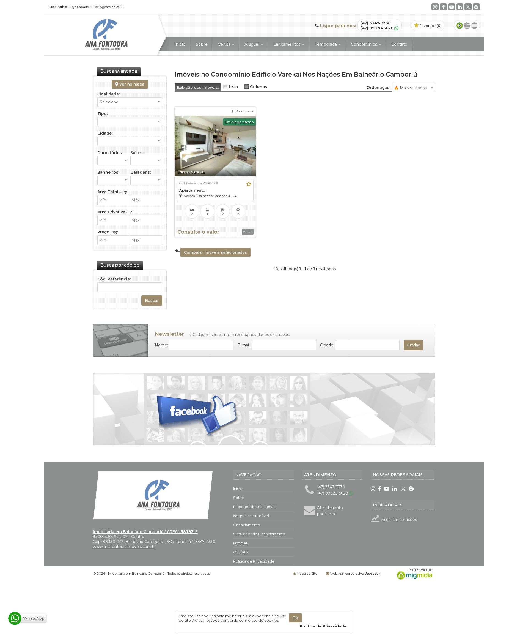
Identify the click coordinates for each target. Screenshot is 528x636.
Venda (225, 44)
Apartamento (192, 190)
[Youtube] (451, 6)
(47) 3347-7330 (376, 23)
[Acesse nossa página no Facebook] (197, 416)
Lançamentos (287, 44)
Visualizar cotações (398, 519)
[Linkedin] (459, 6)
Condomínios (364, 44)
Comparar (245, 111)
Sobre (202, 44)
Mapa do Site (307, 573)
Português (459, 25)
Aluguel (252, 44)
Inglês (467, 25)
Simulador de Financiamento (259, 534)
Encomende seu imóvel (254, 506)
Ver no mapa (131, 84)
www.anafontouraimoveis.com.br (124, 546)
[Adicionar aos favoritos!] (248, 184)
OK (295, 617)
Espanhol (474, 25)
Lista (233, 86)
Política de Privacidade (253, 561)
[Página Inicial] (101, 50)
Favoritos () (430, 25)
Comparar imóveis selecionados (215, 252)
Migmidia (413, 574)
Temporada (326, 44)
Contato (399, 44)
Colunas (258, 86)
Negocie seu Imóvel (251, 516)
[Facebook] (443, 6)
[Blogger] (476, 6)
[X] (468, 6)
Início (179, 44)
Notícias (240, 543)
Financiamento (246, 525)
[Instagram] (435, 6)
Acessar (372, 573)
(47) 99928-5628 (377, 28)
